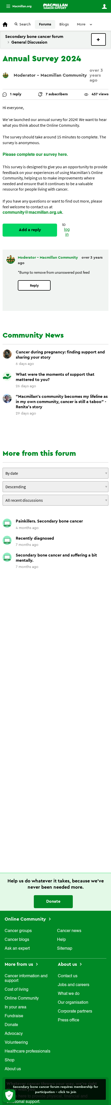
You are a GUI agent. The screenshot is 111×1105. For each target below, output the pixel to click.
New (98, 39)
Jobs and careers (73, 985)
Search (25, 24)
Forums (45, 24)
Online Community (26, 919)
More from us (19, 964)
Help (61, 940)
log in (67, 232)
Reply (34, 285)
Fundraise (14, 1016)
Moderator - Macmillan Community (50, 75)
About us (13, 1069)
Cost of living (16, 990)
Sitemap (64, 949)
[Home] (55, 6)
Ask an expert (17, 949)
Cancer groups (18, 931)
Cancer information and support (26, 978)
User (104, 6)
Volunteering (16, 1043)
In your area (15, 1007)
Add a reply (30, 230)
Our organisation (73, 1003)
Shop (9, 1060)
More (17, 6)
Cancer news (69, 931)
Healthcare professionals (27, 1051)
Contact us (67, 976)
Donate (53, 901)
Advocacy (14, 1034)
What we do (69, 994)
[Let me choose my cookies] (9, 1095)
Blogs (64, 24)
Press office (68, 1020)
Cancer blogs (17, 940)
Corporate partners (75, 1011)
